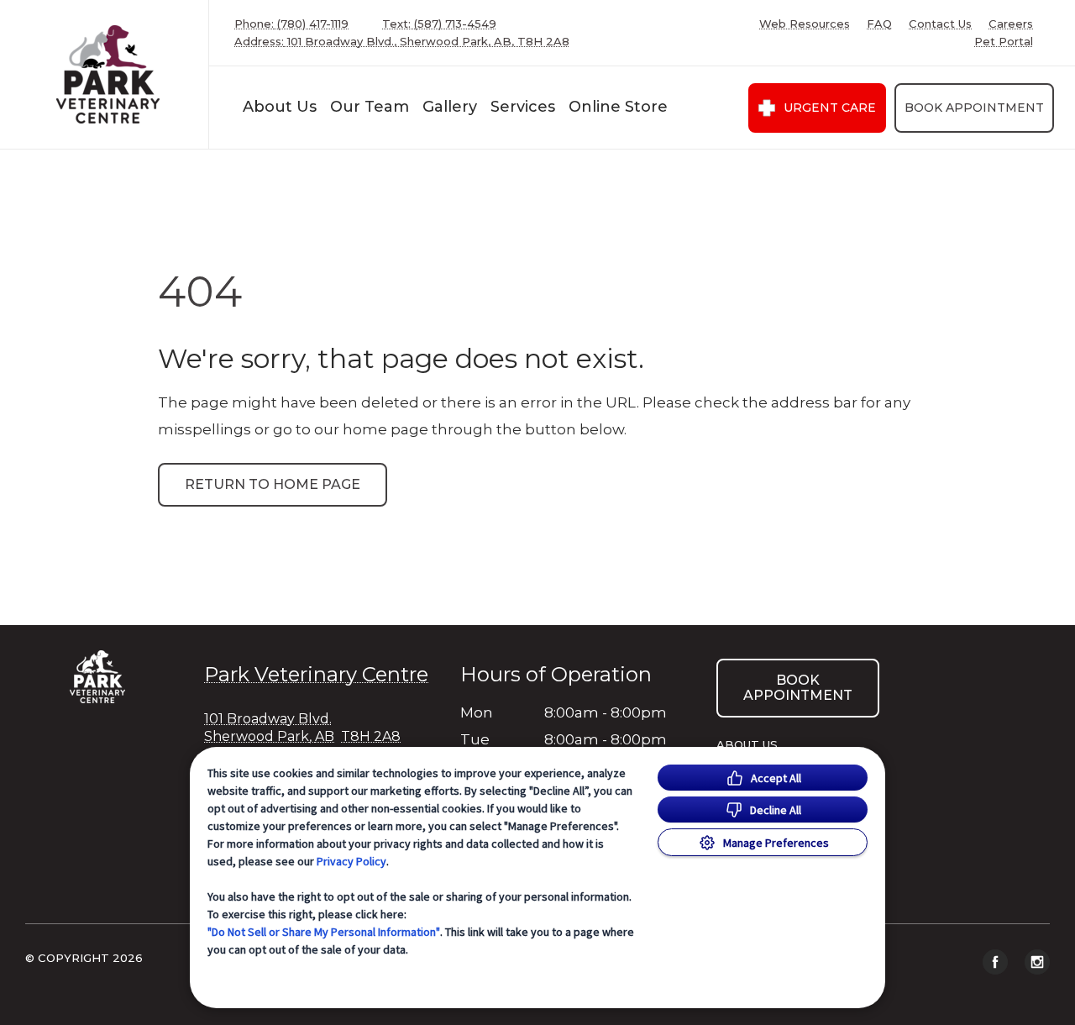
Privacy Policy (351, 861)
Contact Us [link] (940, 23)
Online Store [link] (618, 106)
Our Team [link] (369, 106)
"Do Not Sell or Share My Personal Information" (323, 931)
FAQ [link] (879, 23)
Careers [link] (1010, 23)
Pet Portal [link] (1003, 41)
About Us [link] (280, 106)
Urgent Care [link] (830, 107)
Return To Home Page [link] (272, 484)
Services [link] (522, 106)
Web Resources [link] (804, 23)
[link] (108, 74)
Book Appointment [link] (974, 107)
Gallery (449, 106)
